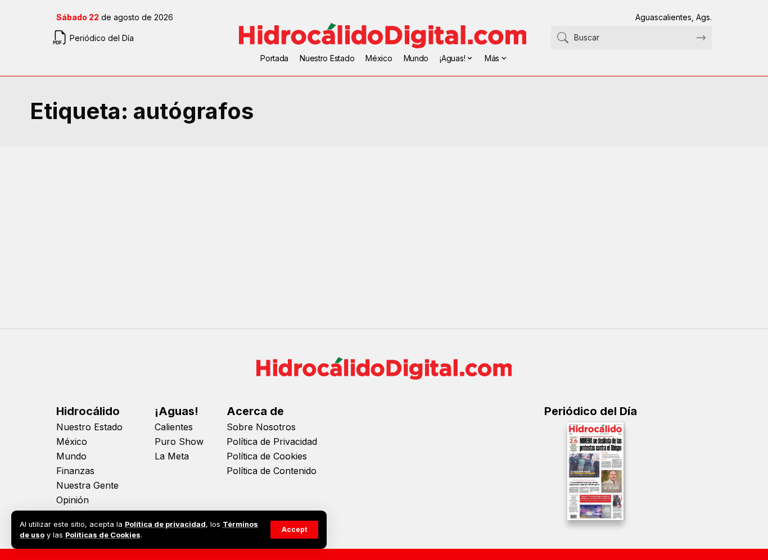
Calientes (174, 426)
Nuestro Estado (89, 426)
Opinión (72, 500)
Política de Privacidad (272, 441)
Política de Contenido (272, 470)
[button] (294, 530)
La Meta (172, 456)
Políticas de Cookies (103, 535)
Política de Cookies (267, 456)
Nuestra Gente (87, 485)
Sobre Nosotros (261, 426)
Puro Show (179, 441)
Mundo (71, 456)
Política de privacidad (165, 524)
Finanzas (75, 470)
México (71, 441)
